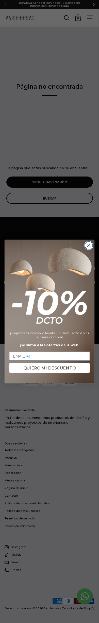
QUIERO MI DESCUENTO (49, 368)
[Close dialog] (89, 245)
